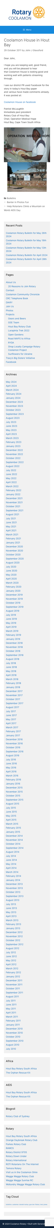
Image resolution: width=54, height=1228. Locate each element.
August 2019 (12, 611)
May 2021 (11, 526)
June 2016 (11, 763)
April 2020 (11, 578)
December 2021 (14, 498)
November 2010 (14, 1032)
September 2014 (14, 848)
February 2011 (13, 1020)
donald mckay (24, 1204)
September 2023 (15, 414)
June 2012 (11, 956)
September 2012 (14, 944)
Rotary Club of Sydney (17, 1116)
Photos (9, 310)
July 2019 (11, 615)
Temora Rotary (13, 1168)
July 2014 (11, 856)
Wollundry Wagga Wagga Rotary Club (25, 1184)
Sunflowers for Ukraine (20, 354)
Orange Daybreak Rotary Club (21, 1140)
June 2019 (11, 619)
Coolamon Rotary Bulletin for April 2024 (26, 255)
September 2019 (14, 607)
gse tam (32, 1204)
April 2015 (11, 819)
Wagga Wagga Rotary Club (20, 1176)
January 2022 (13, 494)
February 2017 (13, 731)
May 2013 (11, 912)
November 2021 (14, 502)
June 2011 (11, 1004)
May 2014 (11, 864)
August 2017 (12, 707)
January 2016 (13, 783)
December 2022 (14, 450)
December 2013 (14, 884)
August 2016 (12, 755)
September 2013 (14, 896)
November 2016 (14, 743)
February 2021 (13, 538)
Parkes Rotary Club (16, 1144)
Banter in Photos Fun (18, 202)
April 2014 (11, 868)
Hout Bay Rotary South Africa (21, 1068)
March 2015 (12, 824)
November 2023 (14, 406)
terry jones (43, 1204)
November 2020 (14, 550)
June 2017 (11, 715)
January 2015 (13, 832)
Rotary (37, 1204)
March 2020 (12, 582)
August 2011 (12, 996)
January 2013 (13, 928)
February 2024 (13, 394)
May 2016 (11, 767)
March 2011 (12, 1016)
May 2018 (11, 671)
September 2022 (15, 462)
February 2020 (13, 586)
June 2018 (11, 667)
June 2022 (11, 474)
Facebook (11, 362)
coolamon (15, 1204)
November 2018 (14, 647)
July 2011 (11, 1000)
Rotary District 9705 (16, 1152)
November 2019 (14, 599)
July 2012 (11, 952)
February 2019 (13, 635)
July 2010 (11, 1049)
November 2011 (14, 984)
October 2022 (13, 458)
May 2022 (11, 478)
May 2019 (11, 623)
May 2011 (11, 1008)
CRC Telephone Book (17, 298)
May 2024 (11, 382)
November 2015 (14, 791)
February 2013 (13, 924)
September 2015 (14, 799)
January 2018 (13, 687)
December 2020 (14, 546)
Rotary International (16, 1160)
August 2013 (12, 900)
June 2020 (11, 570)
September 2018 (14, 655)
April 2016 (11, 771)
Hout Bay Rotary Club (19, 326)
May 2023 (11, 430)
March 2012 (12, 968)
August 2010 (12, 1044)
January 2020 (13, 590)
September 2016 (14, 751)
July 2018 (11, 663)
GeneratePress (44, 1224)
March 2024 (12, 390)
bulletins (9, 1204)
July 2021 (11, 518)
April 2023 (11, 434)
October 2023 (13, 410)
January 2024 (13, 398)
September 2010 (14, 1040)
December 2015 (14, 787)
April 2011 (11, 1012)
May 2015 (11, 815)
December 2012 (14, 932)
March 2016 (12, 775)
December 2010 (14, 1028)
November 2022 (14, 454)
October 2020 (13, 554)
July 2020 (11, 566)
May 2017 (11, 719)
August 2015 (12, 803)
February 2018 (13, 683)
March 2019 (12, 631)
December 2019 (14, 594)
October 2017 (13, 699)
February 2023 (13, 442)
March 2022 (12, 486)
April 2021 (11, 530)
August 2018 (12, 659)
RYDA (11, 342)
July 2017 (11, 711)
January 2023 (13, 446)
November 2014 (14, 840)
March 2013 (12, 920)
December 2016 (14, 739)
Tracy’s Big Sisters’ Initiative (20, 358)
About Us (11, 282)
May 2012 (11, 960)
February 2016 (13, 779)
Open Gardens (15, 334)
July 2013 (11, 904)
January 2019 (13, 639)
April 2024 (11, 386)
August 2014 (12, 852)
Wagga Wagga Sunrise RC (19, 1180)
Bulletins (11, 198)
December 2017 (14, 691)
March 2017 (12, 727)
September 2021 (14, 510)
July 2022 (11, 470)
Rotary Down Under (16, 1156)
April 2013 (11, 916)
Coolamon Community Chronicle (23, 294)
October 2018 (13, 651)
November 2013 (14, 888)
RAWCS (10, 1148)
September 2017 (14, 703)
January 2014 (13, 880)
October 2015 (13, 795)
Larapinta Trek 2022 (18, 330)
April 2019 (11, 627)
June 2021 (11, 522)
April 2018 (11, 675)
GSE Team (13, 322)
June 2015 (11, 811)
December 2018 (14, 643)
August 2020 (13, 562)
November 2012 (14, 936)
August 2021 (12, 514)
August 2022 (12, 466)
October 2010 (13, 1036)
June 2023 (11, 426)
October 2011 (13, 988)
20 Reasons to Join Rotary (22, 286)
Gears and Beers (17, 318)
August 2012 (12, 948)
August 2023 (13, 418)
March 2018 (12, 679)
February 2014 (13, 876)
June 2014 (11, 860)
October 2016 (13, 747)
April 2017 (11, 723)
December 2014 (14, 836)
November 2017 (14, 695)
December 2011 (14, 980)
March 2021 (12, 534)
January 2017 (13, 735)
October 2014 (13, 844)
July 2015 (11, 807)
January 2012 (13, 976)
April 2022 (11, 482)
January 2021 (13, 542)
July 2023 (11, 422)
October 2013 (13, 892)
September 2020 (15, 558)
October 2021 (13, 506)
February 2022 (13, 490)
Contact (10, 290)
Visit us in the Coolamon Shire (21, 1172)
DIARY (9, 302)
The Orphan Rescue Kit (18, 1072)
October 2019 (13, 602)
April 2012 (11, 964)
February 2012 (13, 972)
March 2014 (12, 872)
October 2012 (13, 940)
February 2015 (13, 827)
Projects (10, 314)
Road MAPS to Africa (19, 338)
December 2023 (14, 402)
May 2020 (11, 574)
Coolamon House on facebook (20, 102)
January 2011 (13, 1024)
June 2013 (11, 908)
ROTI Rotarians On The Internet (22, 1164)
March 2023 (12, 438)
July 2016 (11, 759)
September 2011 (14, 992)
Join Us (10, 306)
